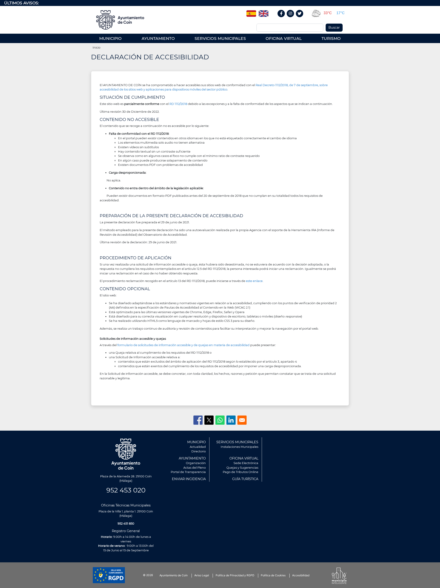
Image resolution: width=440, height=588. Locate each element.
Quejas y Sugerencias (242, 467)
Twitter (300, 18)
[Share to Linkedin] (231, 420)
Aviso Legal (201, 575)
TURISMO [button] (331, 38)
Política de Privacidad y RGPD (235, 575)
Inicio (96, 47)
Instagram (293, 18)
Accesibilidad (300, 575)
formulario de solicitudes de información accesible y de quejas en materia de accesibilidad (183, 345)
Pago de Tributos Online (240, 472)
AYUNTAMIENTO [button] (158, 38)
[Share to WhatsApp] (220, 420)
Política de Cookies (273, 575)
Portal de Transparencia (188, 472)
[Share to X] (209, 420)
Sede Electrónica (246, 463)
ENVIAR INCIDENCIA (189, 479)
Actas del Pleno (194, 467)
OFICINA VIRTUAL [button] (284, 38)
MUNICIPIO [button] (110, 38)
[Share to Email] (242, 420)
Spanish (251, 12)
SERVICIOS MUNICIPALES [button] (220, 38)
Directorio (198, 451)
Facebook (284, 18)
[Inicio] (121, 20)
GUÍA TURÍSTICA (245, 479)
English (263, 12)
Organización (196, 463)
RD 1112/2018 (178, 104)
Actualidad (198, 447)
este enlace (254, 281)
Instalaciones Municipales (239, 447)
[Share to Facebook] (198, 420)
